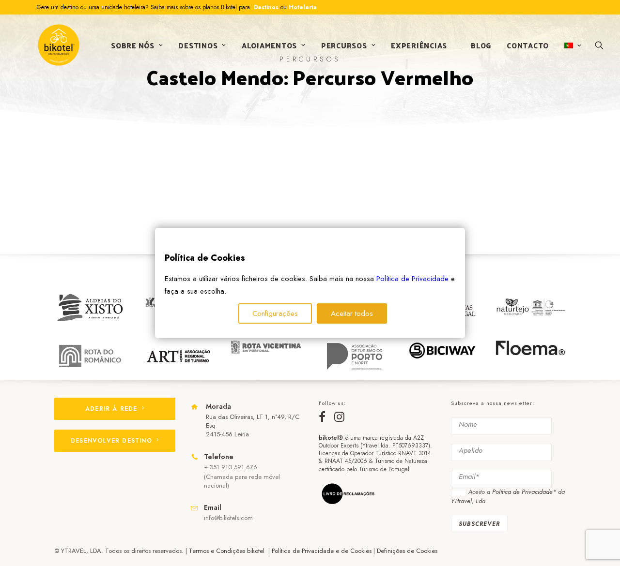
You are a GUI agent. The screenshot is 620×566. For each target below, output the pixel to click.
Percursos (344, 45)
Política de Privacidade (412, 278)
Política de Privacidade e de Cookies (322, 550)
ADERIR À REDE (111, 408)
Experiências (419, 45)
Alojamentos (269, 45)
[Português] (572, 45)
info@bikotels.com (228, 517)
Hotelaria (303, 7)
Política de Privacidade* (524, 491)
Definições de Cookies (407, 550)
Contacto (528, 45)
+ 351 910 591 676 (230, 467)
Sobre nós (133, 45)
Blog (481, 45)
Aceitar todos (352, 313)
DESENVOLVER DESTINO (111, 440)
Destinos (265, 7)
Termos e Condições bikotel (227, 550)
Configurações (275, 313)
